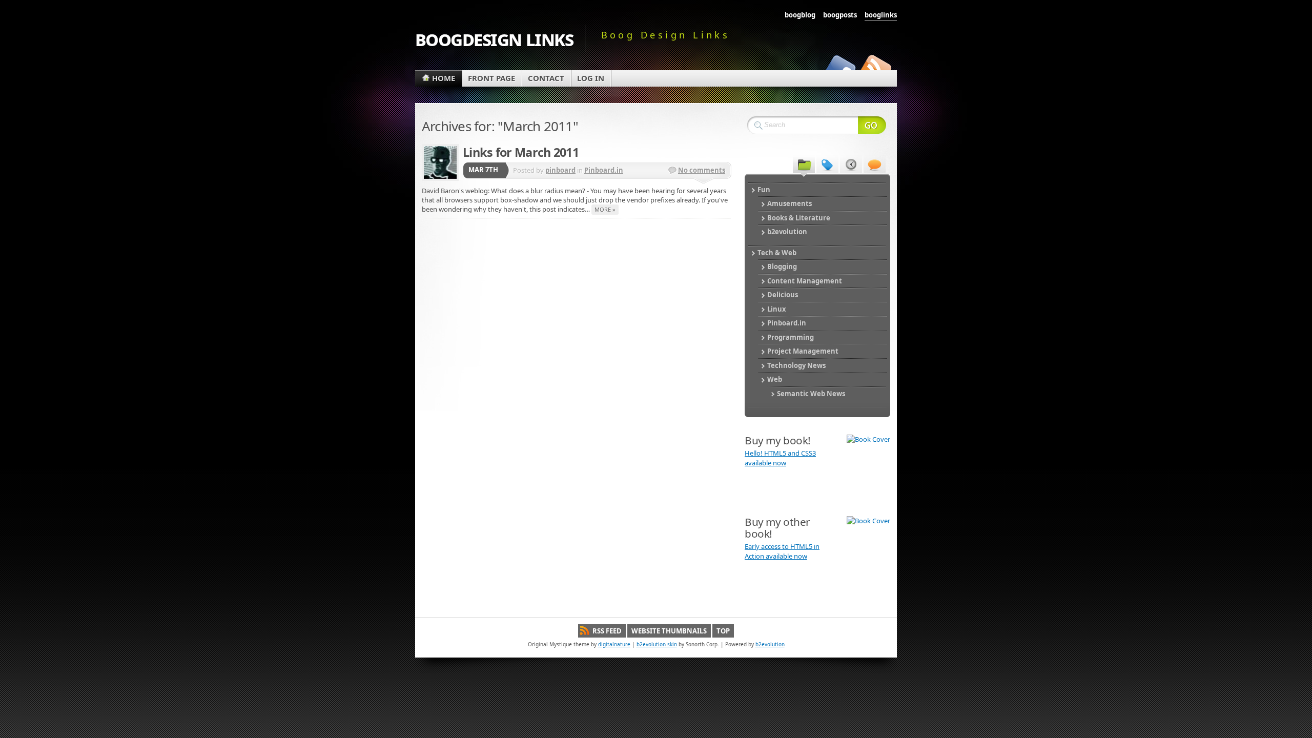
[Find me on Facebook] (839, 67)
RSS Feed (607, 631)
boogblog (800, 14)
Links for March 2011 (521, 152)
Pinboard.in (603, 170)
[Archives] (851, 164)
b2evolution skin (657, 644)
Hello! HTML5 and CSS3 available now (780, 458)
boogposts (840, 14)
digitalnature (614, 644)
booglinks (881, 14)
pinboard (560, 170)
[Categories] (804, 164)
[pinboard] (440, 162)
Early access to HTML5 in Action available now (782, 551)
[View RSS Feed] (875, 67)
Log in (590, 78)
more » (605, 209)
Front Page (491, 78)
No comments (701, 170)
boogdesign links (494, 38)
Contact (546, 78)
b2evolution (770, 644)
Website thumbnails (669, 631)
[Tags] (827, 164)
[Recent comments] (875, 164)
